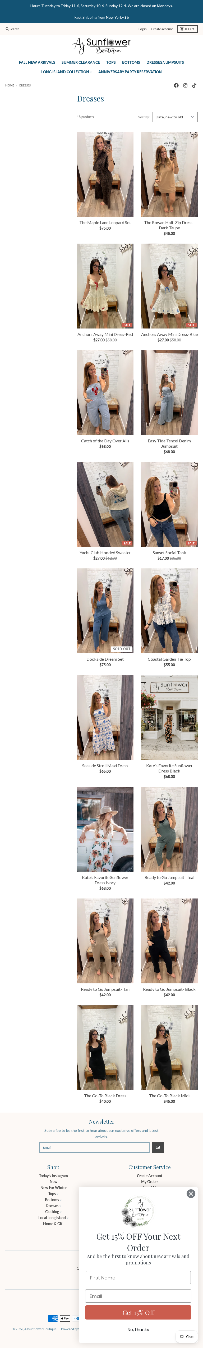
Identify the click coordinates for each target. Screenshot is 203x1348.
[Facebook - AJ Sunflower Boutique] (176, 85)
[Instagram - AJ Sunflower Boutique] (185, 85)
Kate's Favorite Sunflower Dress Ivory (105, 880)
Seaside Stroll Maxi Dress (105, 765)
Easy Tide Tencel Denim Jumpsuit (169, 443)
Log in (143, 29)
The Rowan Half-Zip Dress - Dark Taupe (169, 225)
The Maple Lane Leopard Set (105, 222)
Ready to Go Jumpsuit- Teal (169, 877)
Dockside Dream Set (105, 658)
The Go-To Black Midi (169, 1095)
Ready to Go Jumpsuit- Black (169, 989)
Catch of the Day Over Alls (105, 440)
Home (9, 85)
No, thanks (138, 1330)
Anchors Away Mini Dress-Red (105, 334)
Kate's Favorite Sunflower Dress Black (169, 768)
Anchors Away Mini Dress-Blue (169, 334)
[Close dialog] (191, 1193)
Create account (162, 29)
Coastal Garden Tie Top (169, 658)
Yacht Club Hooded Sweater (105, 552)
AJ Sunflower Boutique (40, 1329)
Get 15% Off (138, 1312)
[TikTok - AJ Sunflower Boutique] (194, 85)
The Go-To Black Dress (105, 1095)
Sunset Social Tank (169, 552)
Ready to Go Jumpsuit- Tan (105, 989)
